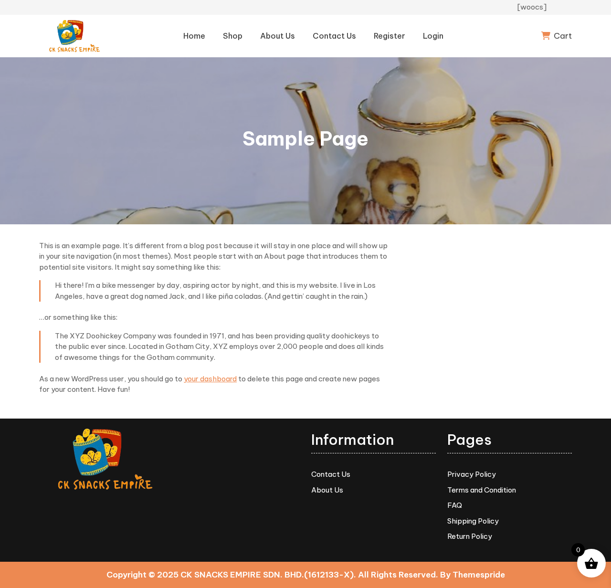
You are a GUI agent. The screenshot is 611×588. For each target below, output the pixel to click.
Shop (232, 36)
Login (433, 36)
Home (194, 36)
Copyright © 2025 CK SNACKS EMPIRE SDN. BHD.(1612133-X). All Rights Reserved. (272, 574)
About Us (277, 36)
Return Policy (469, 536)
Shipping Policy (473, 520)
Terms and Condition (481, 489)
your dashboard (210, 378)
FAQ (454, 505)
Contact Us (334, 36)
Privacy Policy (471, 474)
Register (389, 36)
